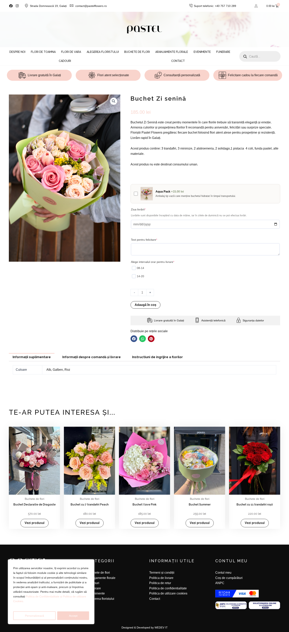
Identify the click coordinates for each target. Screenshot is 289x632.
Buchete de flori (137, 51)
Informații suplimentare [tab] (32, 357)
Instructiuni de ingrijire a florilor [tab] (157, 357)
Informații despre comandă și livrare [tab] (91, 357)
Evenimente (202, 51)
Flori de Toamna (43, 51)
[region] (51, 591)
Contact (178, 60)
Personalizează (34, 615)
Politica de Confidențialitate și (44, 596)
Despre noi (17, 51)
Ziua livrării (144, 209)
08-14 (140, 268)
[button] (113, 101)
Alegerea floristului (103, 51)
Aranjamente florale (171, 51)
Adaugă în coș (145, 304)
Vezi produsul (34, 523)
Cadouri (65, 60)
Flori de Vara (71, 51)
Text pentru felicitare (150, 239)
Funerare (223, 51)
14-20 (140, 276)
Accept (73, 615)
